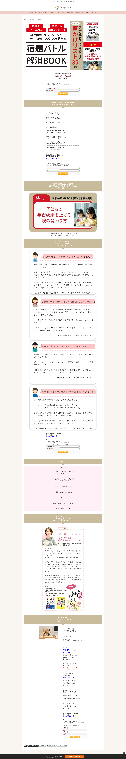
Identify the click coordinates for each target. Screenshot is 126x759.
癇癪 (66, 745)
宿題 (49, 745)
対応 (26, 745)
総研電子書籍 (35, 745)
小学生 (30, 745)
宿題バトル (54, 745)
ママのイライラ (43, 745)
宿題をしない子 (60, 745)
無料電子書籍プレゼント (74, 756)
